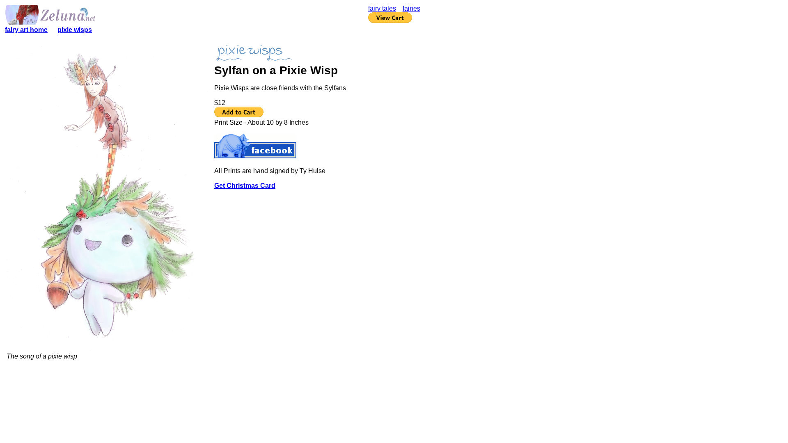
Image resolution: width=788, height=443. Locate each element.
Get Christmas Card (244, 185)
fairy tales (382, 8)
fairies (411, 8)
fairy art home (26, 29)
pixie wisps (74, 29)
